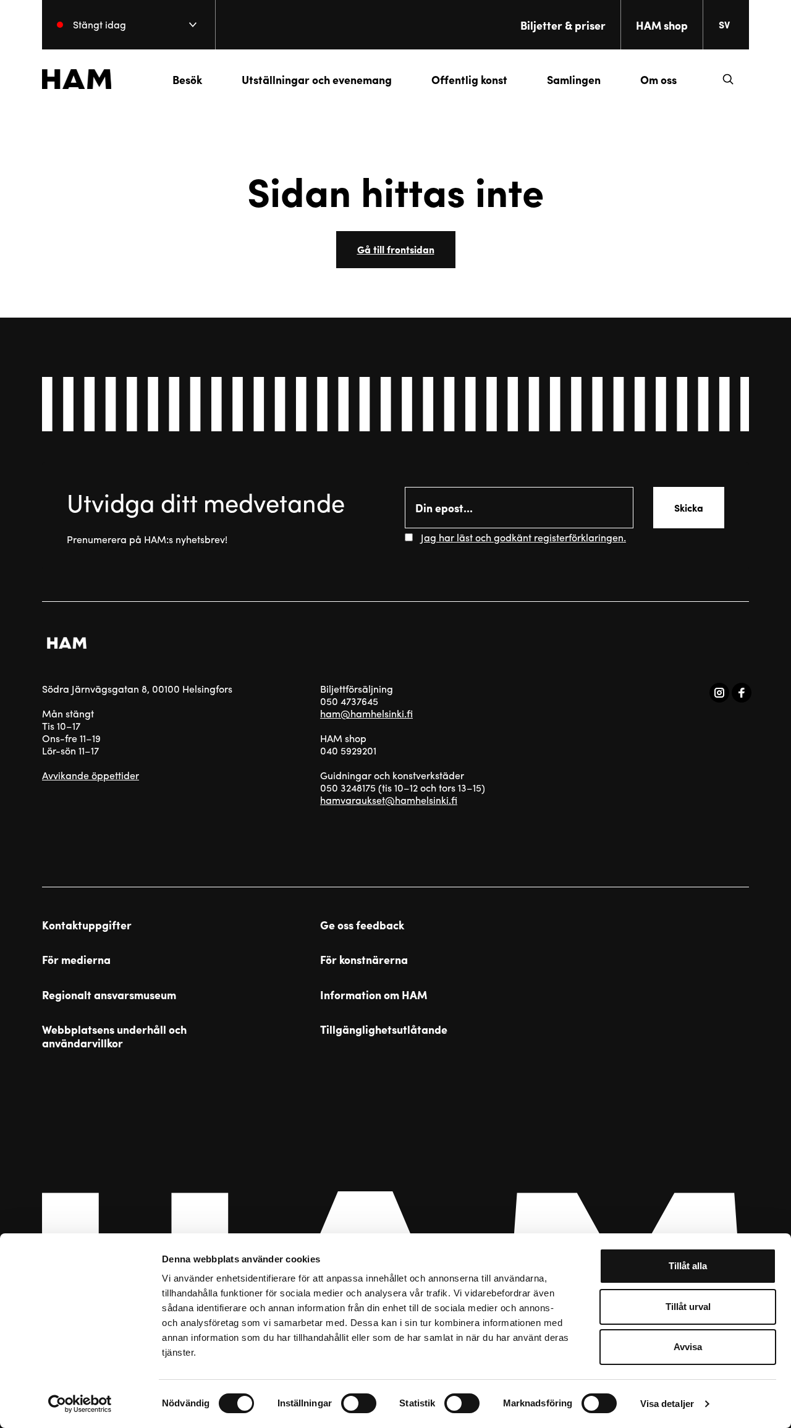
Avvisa (688, 1346)
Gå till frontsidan (395, 249)
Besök (187, 79)
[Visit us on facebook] (741, 693)
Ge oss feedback (362, 925)
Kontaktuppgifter (87, 925)
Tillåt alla (688, 1266)
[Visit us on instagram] (719, 693)
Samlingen (574, 79)
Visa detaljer (667, 1403)
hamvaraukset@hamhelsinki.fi (388, 800)
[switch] (358, 1403)
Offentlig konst (469, 79)
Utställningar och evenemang (317, 79)
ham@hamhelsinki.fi (366, 713)
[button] (728, 79)
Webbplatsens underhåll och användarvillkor (114, 1036)
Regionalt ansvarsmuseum (109, 995)
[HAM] (76, 79)
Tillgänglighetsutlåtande (383, 1029)
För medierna (76, 959)
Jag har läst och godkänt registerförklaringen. (523, 537)
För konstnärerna (364, 959)
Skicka (688, 508)
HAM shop (662, 25)
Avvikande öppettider (90, 775)
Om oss (658, 79)
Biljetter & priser (563, 25)
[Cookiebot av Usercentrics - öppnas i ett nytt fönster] (80, 1404)
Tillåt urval (688, 1306)
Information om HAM (373, 995)
